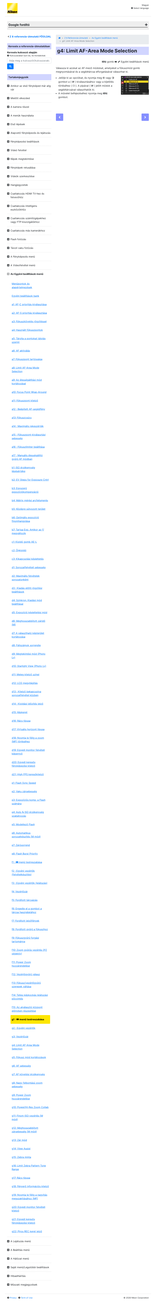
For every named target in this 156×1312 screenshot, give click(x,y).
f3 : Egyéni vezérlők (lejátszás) (29, 883)
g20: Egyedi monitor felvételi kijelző (28, 1208)
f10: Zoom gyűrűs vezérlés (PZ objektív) (29, 951)
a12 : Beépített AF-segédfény (28, 409)
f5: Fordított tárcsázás (24, 900)
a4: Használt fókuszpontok (27, 329)
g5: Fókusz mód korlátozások (29, 1057)
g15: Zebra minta (21, 1157)
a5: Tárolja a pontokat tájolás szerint (29, 340)
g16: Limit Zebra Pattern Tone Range (29, 1167)
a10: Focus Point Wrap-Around (29, 392)
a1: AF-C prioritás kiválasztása (29, 304)
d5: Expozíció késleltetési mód (29, 612)
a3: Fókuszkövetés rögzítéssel (29, 321)
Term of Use (27, 1297)
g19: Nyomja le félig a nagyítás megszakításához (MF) (29, 1196)
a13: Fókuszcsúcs (22, 417)
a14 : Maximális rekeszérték (28, 426)
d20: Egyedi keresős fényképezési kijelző (23, 764)
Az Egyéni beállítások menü (105, 38)
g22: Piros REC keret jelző (27, 1231)
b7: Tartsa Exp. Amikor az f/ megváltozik (28, 531)
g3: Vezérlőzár (20, 1036)
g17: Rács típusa (21, 1177)
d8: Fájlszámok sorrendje (26, 645)
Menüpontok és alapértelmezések (22, 285)
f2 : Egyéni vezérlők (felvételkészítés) (23, 872)
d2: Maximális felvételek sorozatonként (26, 577)
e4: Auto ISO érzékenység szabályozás (28, 814)
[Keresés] (10, 66)
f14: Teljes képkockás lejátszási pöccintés (30, 996)
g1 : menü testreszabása (28, 1019)
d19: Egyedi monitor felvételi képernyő (28, 751)
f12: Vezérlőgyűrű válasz (26, 974)
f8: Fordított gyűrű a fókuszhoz (30, 929)
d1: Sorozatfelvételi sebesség (29, 567)
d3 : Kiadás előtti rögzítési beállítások (27, 590)
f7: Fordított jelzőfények (25, 920)
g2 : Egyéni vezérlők (23, 1028)
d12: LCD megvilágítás (25, 683)
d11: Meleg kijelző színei (25, 674)
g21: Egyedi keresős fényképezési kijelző (23, 1221)
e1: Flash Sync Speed (24, 782)
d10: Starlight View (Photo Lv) (29, 665)
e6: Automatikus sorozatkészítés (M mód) (26, 834)
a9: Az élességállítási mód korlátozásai (27, 381)
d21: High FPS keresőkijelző (28, 774)
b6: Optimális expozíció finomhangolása (25, 519)
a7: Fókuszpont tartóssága (27, 359)
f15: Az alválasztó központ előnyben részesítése (27, 1009)
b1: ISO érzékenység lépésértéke (23, 469)
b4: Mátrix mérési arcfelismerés (30, 500)
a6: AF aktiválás (21, 350)
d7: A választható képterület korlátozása (28, 635)
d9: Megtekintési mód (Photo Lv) (28, 655)
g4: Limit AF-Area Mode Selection (25, 1047)
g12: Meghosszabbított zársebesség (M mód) (25, 1129)
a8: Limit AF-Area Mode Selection (25, 369)
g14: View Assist (21, 1148)
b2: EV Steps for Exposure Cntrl (30, 479)
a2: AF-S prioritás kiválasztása (29, 312)
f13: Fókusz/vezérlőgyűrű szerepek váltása (26, 984)
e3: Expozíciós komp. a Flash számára (28, 801)
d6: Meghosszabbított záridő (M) (28, 622)
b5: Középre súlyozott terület (28, 508)
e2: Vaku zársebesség (24, 791)
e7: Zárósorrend (21, 845)
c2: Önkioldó (19, 550)
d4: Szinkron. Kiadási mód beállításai (27, 602)
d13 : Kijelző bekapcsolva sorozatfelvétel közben (26, 693)
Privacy (13, 1297)
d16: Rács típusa (21, 720)
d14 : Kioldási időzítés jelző (27, 703)
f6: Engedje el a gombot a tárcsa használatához (27, 910)
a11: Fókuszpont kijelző (25, 400)
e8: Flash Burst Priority (25, 853)
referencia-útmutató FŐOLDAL (30, 36)
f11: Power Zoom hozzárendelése (21, 964)
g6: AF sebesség (21, 1065)
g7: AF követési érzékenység (28, 1074)
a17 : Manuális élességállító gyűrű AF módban (27, 457)
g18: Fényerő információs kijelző (30, 1186)
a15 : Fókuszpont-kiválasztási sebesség (29, 436)
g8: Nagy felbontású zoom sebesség (27, 1084)
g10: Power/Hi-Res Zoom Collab (30, 1107)
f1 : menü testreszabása (27, 862)
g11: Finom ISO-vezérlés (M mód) (27, 1117)
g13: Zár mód (19, 1140)
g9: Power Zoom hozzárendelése (21, 1096)
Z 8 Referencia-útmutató (76, 38)
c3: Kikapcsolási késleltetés (28, 558)
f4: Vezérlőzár (20, 891)
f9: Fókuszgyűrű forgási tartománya (25, 939)
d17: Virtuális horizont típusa (28, 729)
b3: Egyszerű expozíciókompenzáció (25, 490)
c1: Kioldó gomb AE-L (24, 541)
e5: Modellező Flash (23, 824)
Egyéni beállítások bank (25, 295)
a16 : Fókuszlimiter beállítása (28, 446)
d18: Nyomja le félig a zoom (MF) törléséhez (28, 739)
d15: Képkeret (19, 712)
